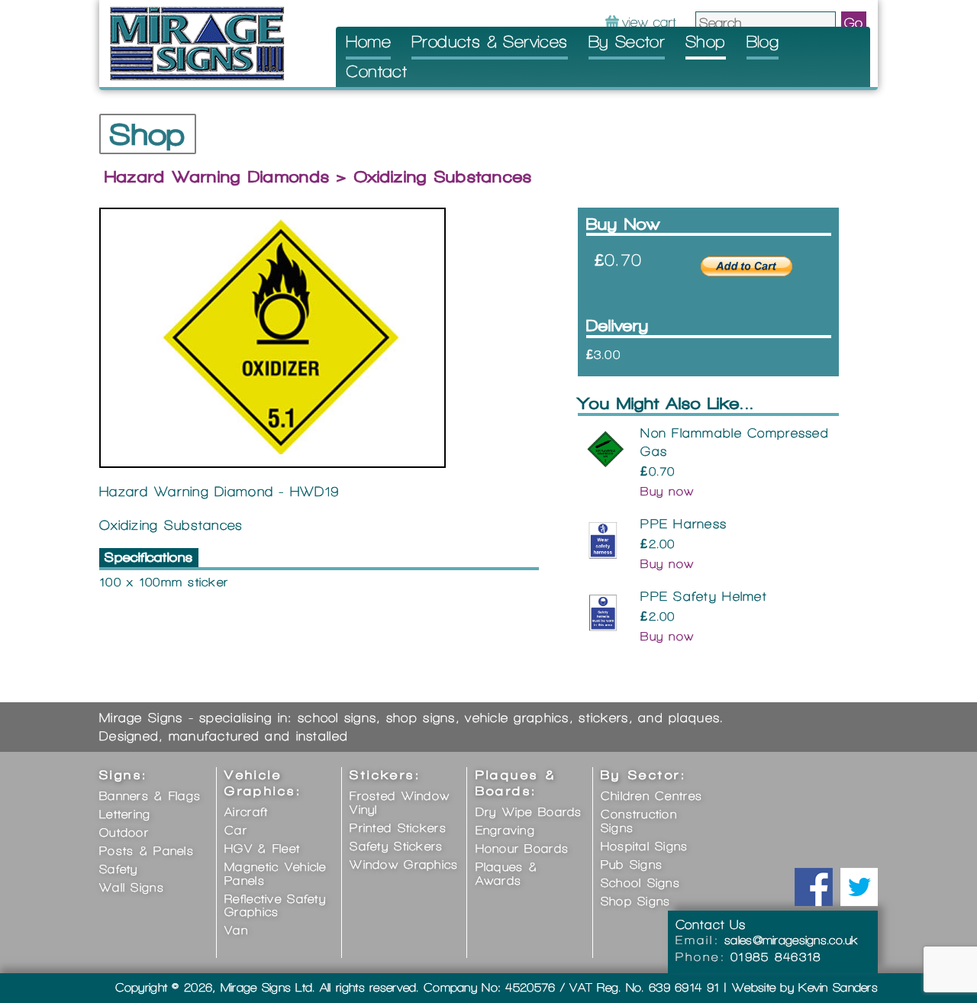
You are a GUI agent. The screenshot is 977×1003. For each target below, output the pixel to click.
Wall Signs (131, 887)
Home (368, 41)
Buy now (667, 491)
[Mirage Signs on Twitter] (859, 887)
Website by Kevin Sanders (805, 987)
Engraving (506, 830)
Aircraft (246, 811)
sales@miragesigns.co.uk (791, 940)
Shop (705, 41)
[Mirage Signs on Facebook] (814, 887)
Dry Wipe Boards (529, 811)
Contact (376, 71)
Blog (762, 41)
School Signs (640, 882)
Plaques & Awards (507, 873)
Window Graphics (404, 864)
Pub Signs (632, 864)
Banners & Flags (150, 795)
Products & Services (489, 41)
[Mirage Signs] (197, 42)
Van (236, 930)
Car (235, 830)
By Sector (627, 41)
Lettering (125, 814)
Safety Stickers (396, 846)
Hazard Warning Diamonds (217, 176)
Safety (118, 869)
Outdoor (124, 832)
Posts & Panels (146, 850)
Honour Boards (522, 848)
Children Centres (651, 795)
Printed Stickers (398, 827)
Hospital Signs (644, 846)
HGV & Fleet (262, 848)
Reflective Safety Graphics (275, 905)
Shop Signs (636, 901)
